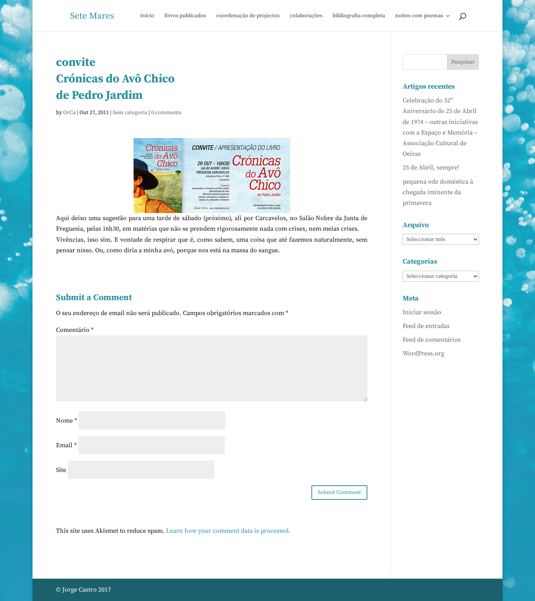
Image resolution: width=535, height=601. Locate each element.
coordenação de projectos (248, 16)
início (147, 16)
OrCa (69, 112)
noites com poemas (419, 16)
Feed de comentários (432, 340)
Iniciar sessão (422, 312)
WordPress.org (423, 353)
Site (61, 470)
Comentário (75, 330)
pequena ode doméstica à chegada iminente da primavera (438, 192)
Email (66, 445)
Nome (66, 420)
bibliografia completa (359, 16)
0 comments (166, 112)
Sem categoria (130, 112)
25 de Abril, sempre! (431, 167)
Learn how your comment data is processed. (228, 531)
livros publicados (185, 16)
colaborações (306, 16)
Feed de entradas (426, 326)
